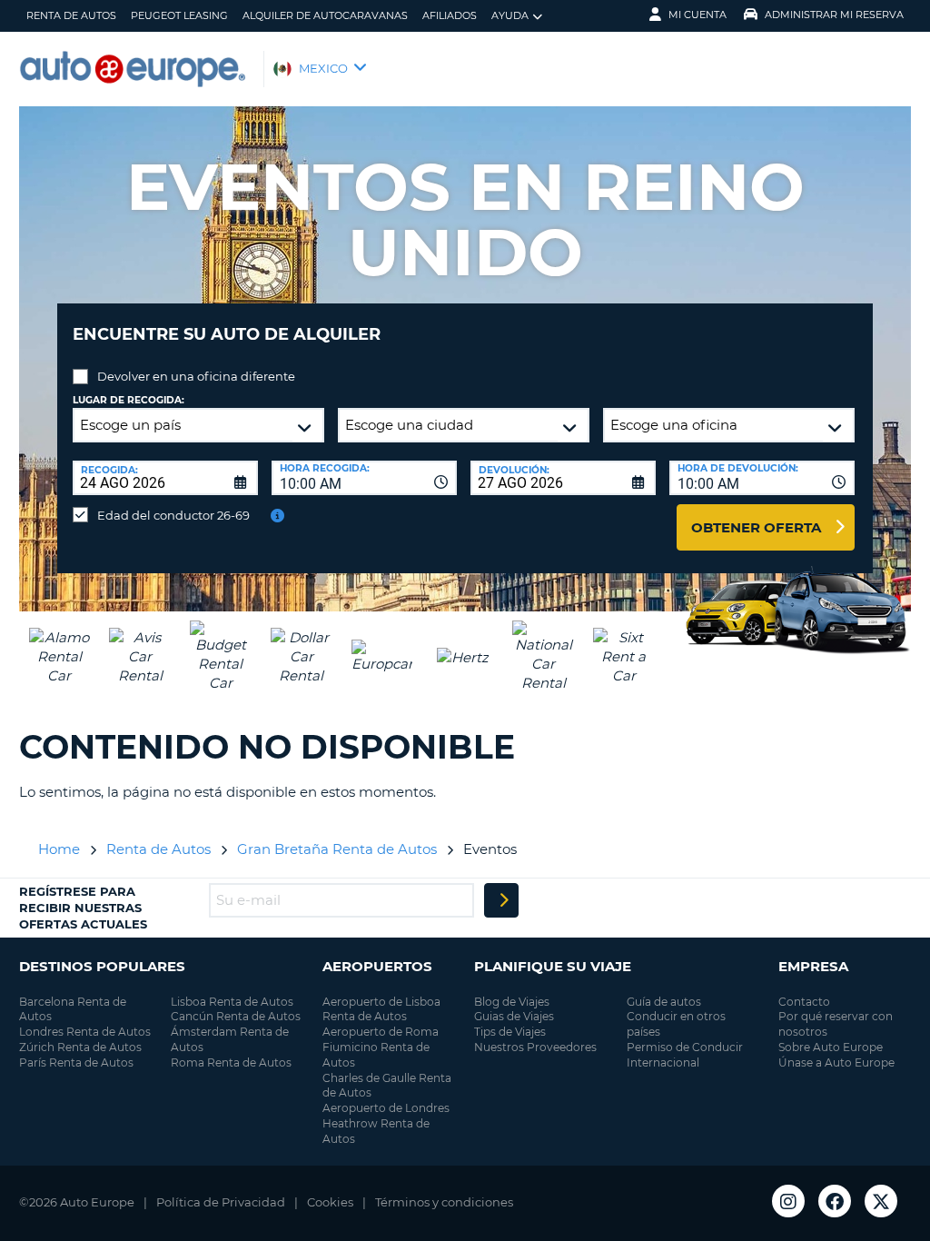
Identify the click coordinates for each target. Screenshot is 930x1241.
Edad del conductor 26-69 (173, 515)
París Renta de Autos (76, 1062)
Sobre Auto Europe (830, 1047)
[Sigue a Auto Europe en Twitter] (881, 1201)
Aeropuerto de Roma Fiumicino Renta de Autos (380, 1047)
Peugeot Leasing (179, 15)
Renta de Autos (71, 15)
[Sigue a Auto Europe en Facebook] (834, 1201)
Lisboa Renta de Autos (232, 1001)
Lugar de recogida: (128, 400)
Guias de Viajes (514, 1016)
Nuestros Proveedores (535, 1047)
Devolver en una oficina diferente (196, 376)
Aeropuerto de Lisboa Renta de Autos (381, 1009)
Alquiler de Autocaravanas (325, 15)
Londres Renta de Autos (85, 1031)
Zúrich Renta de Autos (80, 1047)
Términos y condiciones (444, 1202)
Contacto (804, 1001)
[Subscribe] (501, 900)
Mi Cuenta (697, 14)
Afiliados (449, 15)
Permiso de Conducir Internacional (685, 1054)
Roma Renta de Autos (231, 1062)
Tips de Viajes (510, 1031)
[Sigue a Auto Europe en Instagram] (788, 1201)
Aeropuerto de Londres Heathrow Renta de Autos (386, 1123)
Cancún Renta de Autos (236, 1016)
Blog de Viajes (511, 1001)
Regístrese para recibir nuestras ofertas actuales (83, 907)
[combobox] (364, 477)
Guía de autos (664, 1001)
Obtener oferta (756, 527)
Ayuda (510, 15)
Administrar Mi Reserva (834, 14)
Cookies (330, 1202)
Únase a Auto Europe (836, 1062)
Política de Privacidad (220, 1202)
